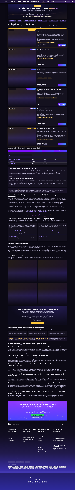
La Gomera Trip (11, 161)
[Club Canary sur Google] (47, 482)
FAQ (54, 433)
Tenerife (9, 433)
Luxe (43, 1)
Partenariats (40, 449)
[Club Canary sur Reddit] (45, 482)
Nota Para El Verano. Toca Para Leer (38, 471)
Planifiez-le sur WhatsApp (37, 415)
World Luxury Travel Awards (26, 456)
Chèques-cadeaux (27, 441)
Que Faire (13, 1)
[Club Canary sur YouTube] (30, 482)
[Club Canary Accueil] (2, 2)
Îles (48, 1)
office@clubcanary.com (58, 440)
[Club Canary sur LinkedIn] (37, 482)
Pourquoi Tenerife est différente (30, 20)
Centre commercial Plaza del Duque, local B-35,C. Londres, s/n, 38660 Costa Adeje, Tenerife (59, 444)
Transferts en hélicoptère (43, 232)
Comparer (20, 20)
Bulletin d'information (42, 451)
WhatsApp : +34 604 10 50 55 (59, 438)
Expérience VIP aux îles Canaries (46, 128)
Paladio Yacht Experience (44, 50)
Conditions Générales (22, 477)
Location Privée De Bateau (28, 437)
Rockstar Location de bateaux (45, 30)
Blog (39, 442)
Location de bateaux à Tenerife (42, 338)
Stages (39, 445)
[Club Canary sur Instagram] (28, 482)
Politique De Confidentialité (33, 477)
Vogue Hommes (16, 456)
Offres (19, 1)
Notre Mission (41, 431)
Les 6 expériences (12, 20)
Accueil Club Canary (12, 431)
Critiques (40, 440)
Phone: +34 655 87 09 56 (58, 436)
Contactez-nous (56, 431)
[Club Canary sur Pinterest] (42, 482)
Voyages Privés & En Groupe (29, 429)
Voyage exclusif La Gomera (44, 109)
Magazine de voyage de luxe (38, 456)
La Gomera (10, 445)
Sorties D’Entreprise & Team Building (28, 434)
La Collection (40, 433)
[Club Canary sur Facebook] (35, 482)
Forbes (10, 456)
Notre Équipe (40, 436)
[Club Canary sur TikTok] (33, 482)
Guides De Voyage (35, 1)
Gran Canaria (11, 436)
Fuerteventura (11, 440)
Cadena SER (48, 456)
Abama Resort (54, 456)
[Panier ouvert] (72, 1)
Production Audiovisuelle (28, 439)
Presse (39, 438)
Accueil (7, 1)
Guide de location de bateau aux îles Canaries (37, 211)
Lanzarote (10, 438)
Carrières (40, 447)
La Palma (10, 442)
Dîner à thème (41, 69)
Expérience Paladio (12, 155)
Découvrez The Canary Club (37, 322)
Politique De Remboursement (45, 477)
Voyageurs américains (53, 20)
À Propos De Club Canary (44, 429)
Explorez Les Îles (12, 429)
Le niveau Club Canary (42, 20)
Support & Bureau (57, 429)
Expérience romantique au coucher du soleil (49, 89)
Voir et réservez (62, 45)
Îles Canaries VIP (12, 163)
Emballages (26, 1)
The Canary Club (63, 20)
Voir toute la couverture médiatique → (14, 458)
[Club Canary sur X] (40, 482)
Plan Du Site (54, 477)
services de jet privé (57, 232)
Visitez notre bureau (48, 16)
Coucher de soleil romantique (14, 159)
